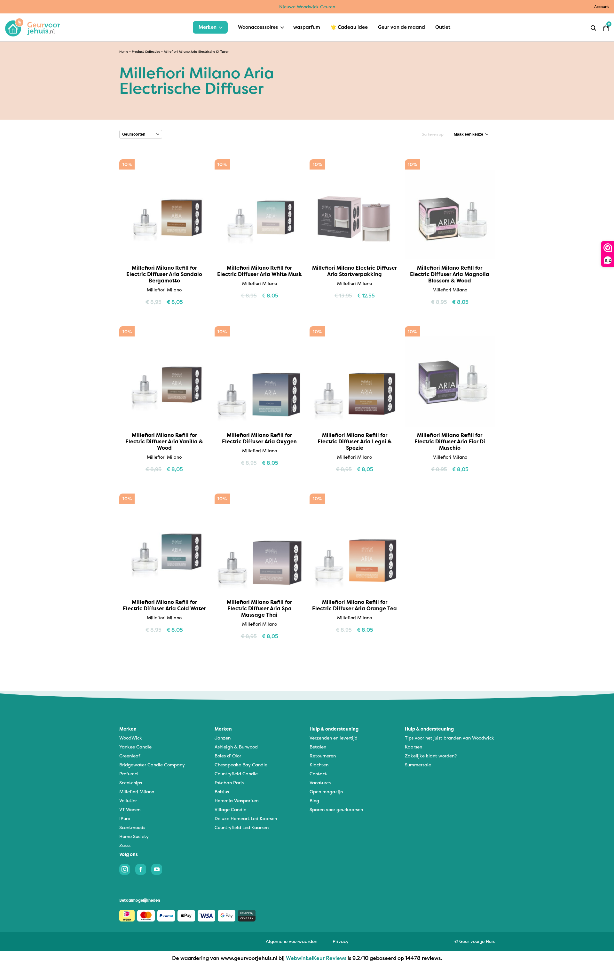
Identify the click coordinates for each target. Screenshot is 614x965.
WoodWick (130, 738)
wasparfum (306, 27)
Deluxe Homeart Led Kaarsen (246, 818)
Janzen (223, 738)
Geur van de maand (401, 27)
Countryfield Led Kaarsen (242, 827)
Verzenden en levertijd (334, 738)
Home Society (134, 836)
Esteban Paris (229, 782)
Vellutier (128, 800)
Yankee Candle (135, 747)
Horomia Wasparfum (237, 800)
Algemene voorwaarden (291, 941)
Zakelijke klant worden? (431, 756)
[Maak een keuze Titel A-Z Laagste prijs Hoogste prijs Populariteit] (471, 134)
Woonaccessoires (258, 27)
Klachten (319, 765)
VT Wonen (129, 809)
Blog (314, 800)
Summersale (418, 765)
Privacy (341, 941)
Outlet (443, 27)
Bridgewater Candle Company (152, 765)
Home (123, 52)
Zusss (124, 845)
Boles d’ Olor (228, 756)
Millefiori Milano (136, 791)
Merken (207, 27)
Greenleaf (129, 756)
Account (601, 6)
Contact (318, 774)
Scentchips (130, 782)
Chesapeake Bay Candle (241, 765)
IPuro (124, 818)
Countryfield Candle (236, 774)
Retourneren (323, 756)
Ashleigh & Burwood (236, 747)
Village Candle (230, 809)
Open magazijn (326, 791)
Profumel (128, 774)
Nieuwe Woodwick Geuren (307, 7)
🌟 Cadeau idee (349, 27)
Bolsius (222, 791)
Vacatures (320, 782)
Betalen (318, 747)
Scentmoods (132, 827)
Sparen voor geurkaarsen (336, 809)
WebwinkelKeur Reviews (316, 957)
